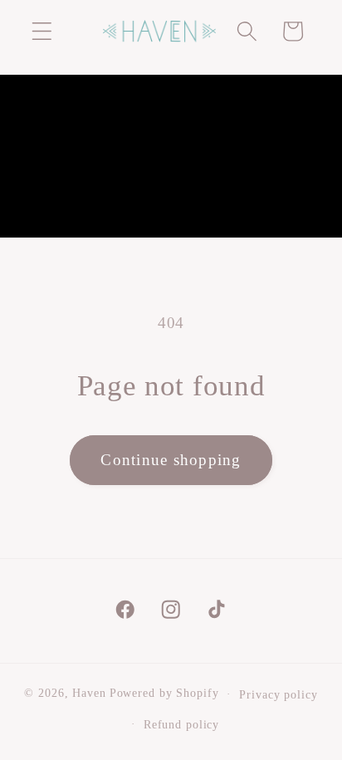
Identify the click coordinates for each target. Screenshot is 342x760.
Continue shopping (170, 459)
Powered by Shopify (164, 694)
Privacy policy (278, 695)
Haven (88, 694)
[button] (42, 31)
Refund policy (181, 724)
